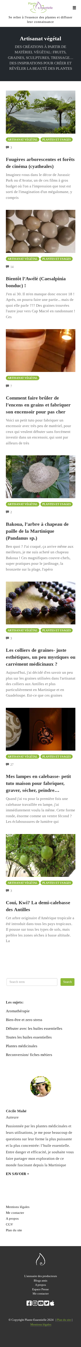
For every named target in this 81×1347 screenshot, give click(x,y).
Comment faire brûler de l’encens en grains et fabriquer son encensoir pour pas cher (38, 405)
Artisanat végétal (23, 139)
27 (12, 764)
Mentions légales (17, 1207)
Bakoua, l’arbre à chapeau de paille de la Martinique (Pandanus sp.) (37, 531)
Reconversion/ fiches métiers (29, 1055)
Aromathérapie (18, 1011)
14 (12, 267)
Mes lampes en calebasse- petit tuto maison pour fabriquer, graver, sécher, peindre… (38, 783)
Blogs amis (40, 1280)
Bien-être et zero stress (24, 1020)
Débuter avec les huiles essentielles (34, 1028)
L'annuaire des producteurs (40, 1276)
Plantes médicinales (21, 1046)
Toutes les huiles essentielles (29, 1037)
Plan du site (14, 1230)
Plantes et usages (56, 139)
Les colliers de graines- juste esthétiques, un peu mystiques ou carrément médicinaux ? (40, 657)
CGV (9, 1224)
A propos (12, 1218)
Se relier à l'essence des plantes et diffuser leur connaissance (40, 19)
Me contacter (15, 1212)
